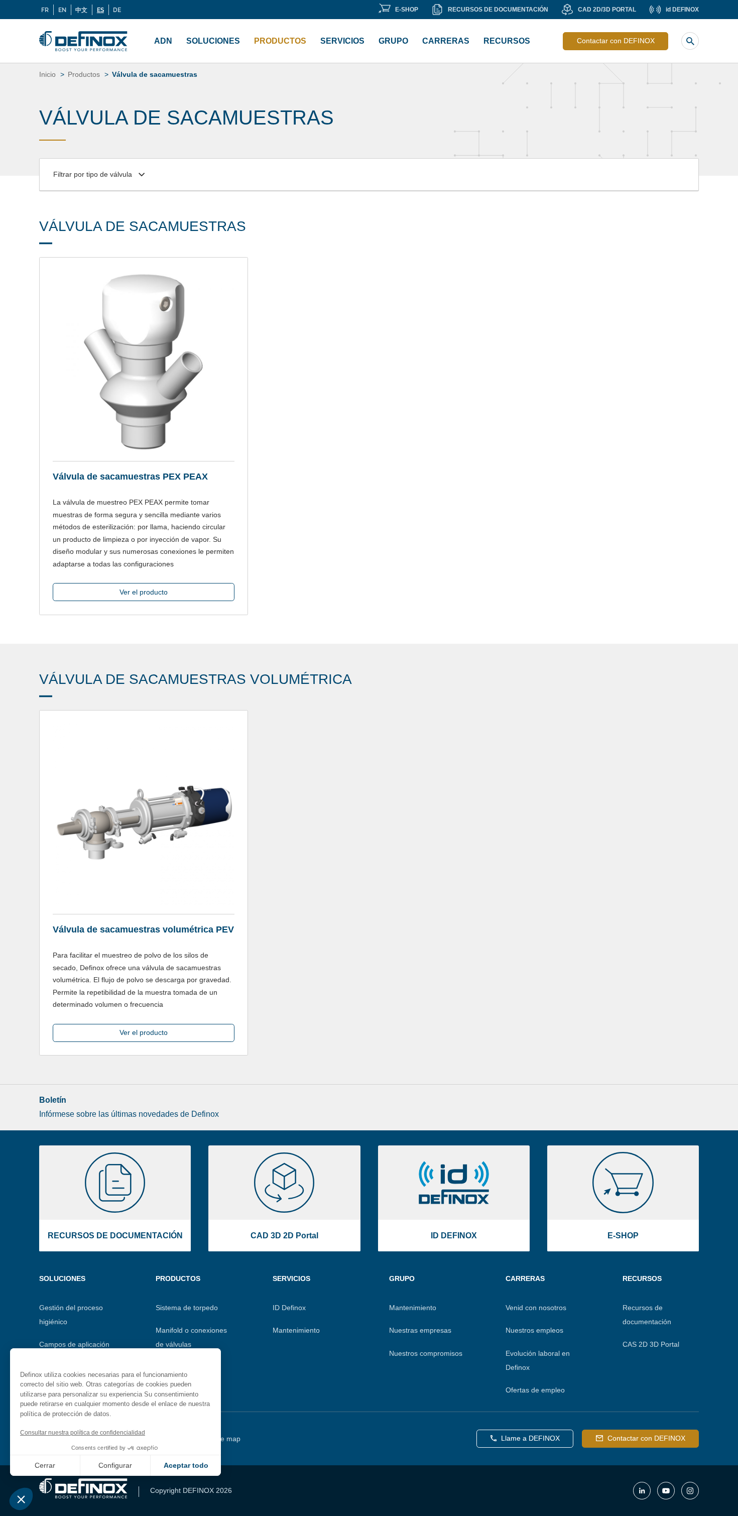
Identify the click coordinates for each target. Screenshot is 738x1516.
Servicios (342, 41)
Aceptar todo (186, 1465)
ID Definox (289, 1308)
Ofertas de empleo (535, 1390)
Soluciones (213, 41)
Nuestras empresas (420, 1330)
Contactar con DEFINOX (616, 41)
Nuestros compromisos (425, 1353)
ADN (163, 41)
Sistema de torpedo (187, 1308)
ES (100, 10)
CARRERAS (445, 41)
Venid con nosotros (536, 1308)
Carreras (525, 1278)
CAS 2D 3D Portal (651, 1344)
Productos (280, 41)
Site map (226, 1439)
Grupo (393, 41)
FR (45, 10)
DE (117, 10)
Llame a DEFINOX (530, 1438)
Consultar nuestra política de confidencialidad (82, 1432)
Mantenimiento (296, 1330)
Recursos (506, 41)
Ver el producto (143, 592)
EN (62, 10)
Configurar (115, 1465)
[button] (21, 1499)
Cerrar (45, 1465)
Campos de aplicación (74, 1344)
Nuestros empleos (534, 1330)
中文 (81, 10)
